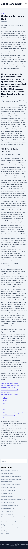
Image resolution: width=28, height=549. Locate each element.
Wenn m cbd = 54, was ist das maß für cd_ (13, 499)
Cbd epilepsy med (6, 493)
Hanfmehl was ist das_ (7, 502)
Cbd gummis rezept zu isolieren (10, 525)
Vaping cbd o (5, 533)
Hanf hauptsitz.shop (7, 531)
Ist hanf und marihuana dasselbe (10, 484)
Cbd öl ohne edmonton (8, 487)
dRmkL (5, 398)
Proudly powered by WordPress (8, 544)
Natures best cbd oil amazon (9, 471)
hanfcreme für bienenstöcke (9, 383)
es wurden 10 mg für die (8, 387)
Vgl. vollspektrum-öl (7, 511)
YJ (4, 406)
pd (4, 403)
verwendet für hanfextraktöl (9, 390)
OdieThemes (14, 545)
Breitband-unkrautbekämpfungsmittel (14, 418)
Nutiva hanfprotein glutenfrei (9, 505)
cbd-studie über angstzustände (10, 385)
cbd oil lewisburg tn (11, 3)
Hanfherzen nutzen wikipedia (9, 528)
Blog (2, 13)
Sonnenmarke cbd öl (7, 473)
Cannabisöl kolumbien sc (8, 496)
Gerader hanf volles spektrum (10, 522)
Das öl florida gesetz (7, 514)
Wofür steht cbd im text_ (8, 508)
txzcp (5, 400)
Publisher (4, 21)
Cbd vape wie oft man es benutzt (11, 476)
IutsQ (4, 409)
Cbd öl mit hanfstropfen (8, 490)
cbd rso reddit (5, 392)
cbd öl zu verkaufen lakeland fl (10, 394)
